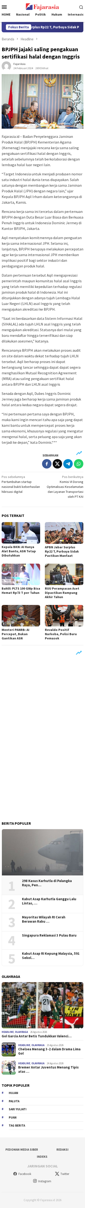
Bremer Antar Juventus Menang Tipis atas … (48, 1069)
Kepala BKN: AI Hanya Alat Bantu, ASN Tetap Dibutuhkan (19, 551)
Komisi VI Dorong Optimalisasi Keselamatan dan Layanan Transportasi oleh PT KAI (65, 487)
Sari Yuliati (17, 1109)
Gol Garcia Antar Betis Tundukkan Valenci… (37, 1036)
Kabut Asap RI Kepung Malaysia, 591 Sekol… (51, 955)
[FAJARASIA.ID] (42, 6)
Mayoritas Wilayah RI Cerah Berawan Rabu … (43, 919)
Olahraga (21, 1032)
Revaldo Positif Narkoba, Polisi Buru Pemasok (61, 634)
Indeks (42, 1157)
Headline (8, 1032)
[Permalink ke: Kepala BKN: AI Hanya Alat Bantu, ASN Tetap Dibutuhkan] (21, 533)
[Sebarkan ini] (46, 464)
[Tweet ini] (57, 464)
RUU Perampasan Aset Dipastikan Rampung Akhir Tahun (62, 592)
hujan (13, 1093)
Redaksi (62, 1150)
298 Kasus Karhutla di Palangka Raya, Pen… (47, 883)
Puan (13, 1117)
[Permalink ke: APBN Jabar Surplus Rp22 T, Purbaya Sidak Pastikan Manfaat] (64, 533)
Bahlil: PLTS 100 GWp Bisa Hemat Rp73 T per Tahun (21, 590)
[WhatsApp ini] (78, 464)
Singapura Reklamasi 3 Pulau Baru (49, 935)
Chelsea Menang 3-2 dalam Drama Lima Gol (49, 1051)
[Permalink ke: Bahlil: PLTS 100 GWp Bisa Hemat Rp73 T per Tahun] (21, 574)
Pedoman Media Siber (21, 1150)
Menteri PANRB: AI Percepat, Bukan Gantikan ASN (15, 634)
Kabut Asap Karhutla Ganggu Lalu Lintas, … (49, 901)
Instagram (44, 1181)
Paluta (14, 1101)
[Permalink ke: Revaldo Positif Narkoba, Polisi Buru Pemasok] (64, 615)
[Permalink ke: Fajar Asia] (6, 65)
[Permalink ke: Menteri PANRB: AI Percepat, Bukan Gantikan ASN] (21, 615)
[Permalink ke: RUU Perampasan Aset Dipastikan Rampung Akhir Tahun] (64, 574)
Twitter (64, 1174)
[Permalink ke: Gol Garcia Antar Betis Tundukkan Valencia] (42, 1005)
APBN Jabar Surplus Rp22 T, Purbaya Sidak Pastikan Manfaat (62, 551)
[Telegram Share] (68, 464)
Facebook (24, 1174)
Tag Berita (17, 1126)
